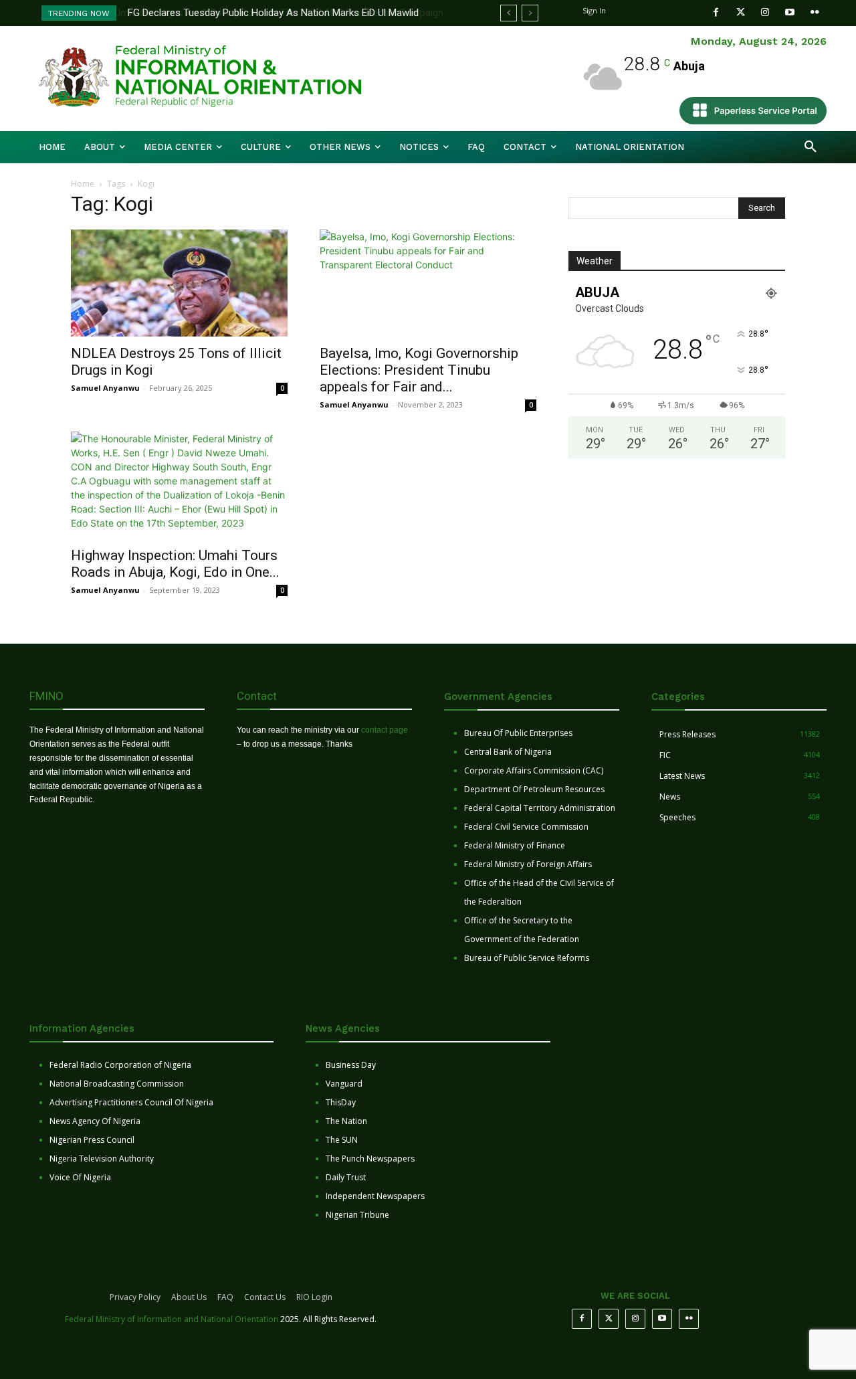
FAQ (225, 1297)
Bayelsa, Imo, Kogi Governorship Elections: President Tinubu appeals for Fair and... (419, 370)
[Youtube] (790, 12)
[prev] (508, 13)
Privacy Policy (135, 1297)
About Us (189, 1297)
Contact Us (265, 1297)
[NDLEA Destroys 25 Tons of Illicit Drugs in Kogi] (179, 283)
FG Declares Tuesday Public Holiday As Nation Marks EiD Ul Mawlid (271, 13)
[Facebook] (716, 12)
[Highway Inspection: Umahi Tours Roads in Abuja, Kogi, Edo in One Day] (179, 485)
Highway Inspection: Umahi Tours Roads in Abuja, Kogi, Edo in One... (175, 563)
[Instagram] (765, 12)
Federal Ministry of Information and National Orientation (171, 1319)
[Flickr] (815, 12)
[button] (810, 147)
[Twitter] (740, 12)
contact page (384, 730)
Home (82, 183)
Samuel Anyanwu (105, 388)
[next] (530, 13)
